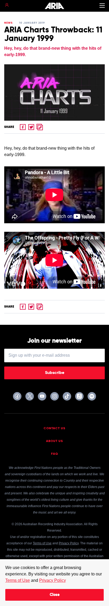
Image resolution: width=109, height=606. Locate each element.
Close (55, 595)
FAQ (54, 454)
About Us (54, 441)
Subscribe (54, 373)
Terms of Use (17, 580)
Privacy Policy (52, 580)
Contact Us (54, 428)
